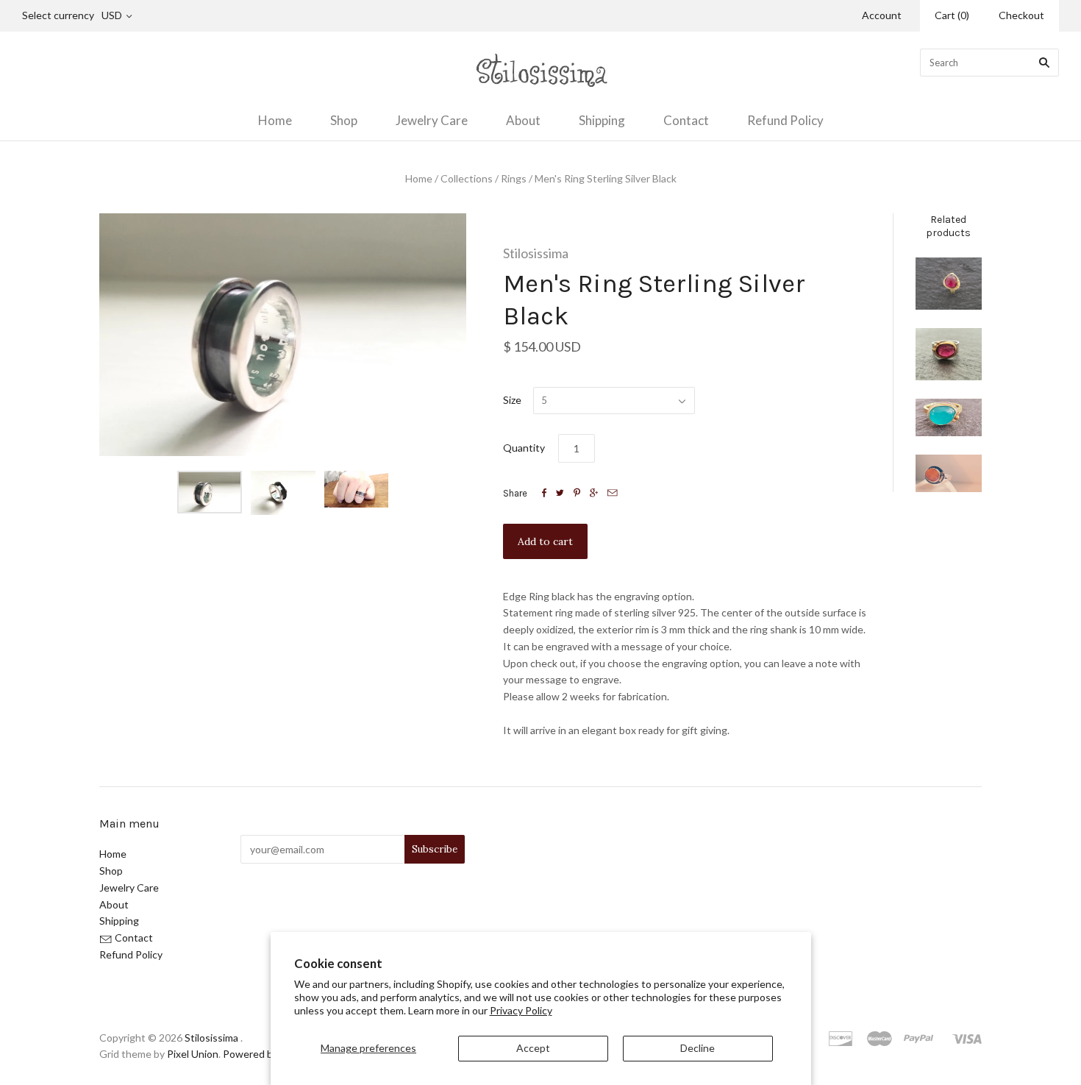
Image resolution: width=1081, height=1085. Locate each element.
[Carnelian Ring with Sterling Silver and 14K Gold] (949, 473)
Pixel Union (192, 1053)
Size (512, 400)
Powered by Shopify (268, 1053)
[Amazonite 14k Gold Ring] (949, 417)
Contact (686, 120)
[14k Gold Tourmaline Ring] (949, 283)
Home (275, 120)
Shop (343, 120)
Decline (697, 1048)
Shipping (602, 120)
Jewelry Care (432, 120)
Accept (533, 1048)
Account (882, 15)
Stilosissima (535, 253)
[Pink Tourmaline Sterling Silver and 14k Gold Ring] (949, 354)
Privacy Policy (521, 1010)
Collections (466, 178)
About (523, 120)
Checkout (1021, 15)
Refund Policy (785, 120)
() (952, 15)
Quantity (524, 447)
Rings (514, 178)
